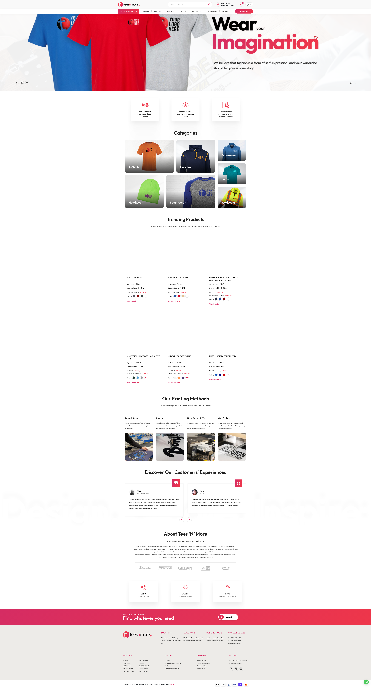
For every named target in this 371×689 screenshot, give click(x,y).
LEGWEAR (127, 666)
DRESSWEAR (143, 668)
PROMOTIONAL (128, 671)
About (167, 660)
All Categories (126, 11)
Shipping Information (172, 668)
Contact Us (201, 668)
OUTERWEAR (212, 11)
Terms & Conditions (203, 663)
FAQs (167, 666)
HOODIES (157, 11)
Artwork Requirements (173, 663)
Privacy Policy (202, 666)
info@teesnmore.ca (186, 596)
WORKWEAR (227, 11)
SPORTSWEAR (196, 11)
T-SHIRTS (145, 11)
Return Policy (201, 660)
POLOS (183, 11)
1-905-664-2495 (143, 596)
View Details (131, 301)
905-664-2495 (227, 5)
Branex (172, 684)
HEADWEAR (171, 11)
